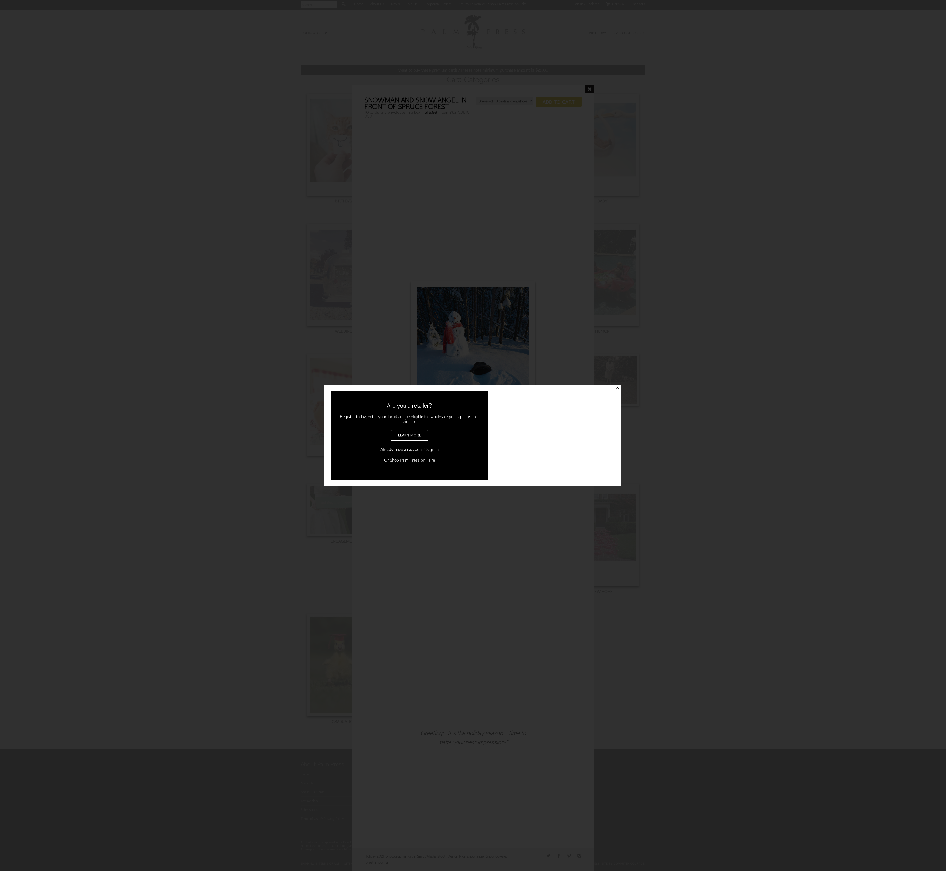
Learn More (409, 435)
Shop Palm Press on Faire (412, 460)
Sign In (432, 449)
